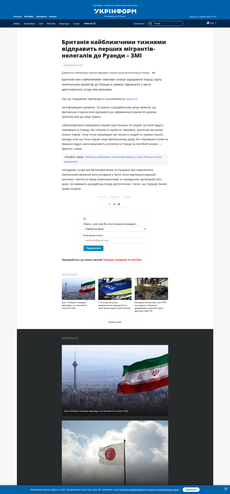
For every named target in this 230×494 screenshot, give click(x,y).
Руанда (127, 197)
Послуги (18, 16)
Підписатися (93, 248)
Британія (102, 197)
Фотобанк (29, 16)
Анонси (52, 16)
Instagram (121, 259)
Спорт (76, 23)
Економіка (29, 23)
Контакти (139, 23)
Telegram (108, 259)
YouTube (136, 259)
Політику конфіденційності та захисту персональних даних (149, 489)
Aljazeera (131, 99)
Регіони (51, 23)
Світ (41, 23)
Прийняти (191, 489)
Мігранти (115, 197)
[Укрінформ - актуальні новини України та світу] (115, 11)
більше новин (115, 322)
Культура (64, 23)
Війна (17, 23)
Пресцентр (41, 16)
